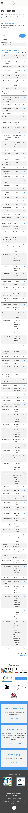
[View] (24, 56)
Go (22, 36)
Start (21, 655)
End (26, 655)
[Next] (24, 655)
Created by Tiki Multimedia (14, 798)
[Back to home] (14, 3)
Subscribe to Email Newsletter (14, 796)
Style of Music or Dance (7, 42)
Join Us (15, 762)
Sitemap (18, 793)
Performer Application (9, 23)
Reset (5, 39)
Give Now (15, 718)
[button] (2, 3)
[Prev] (22, 655)
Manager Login (11, 793)
